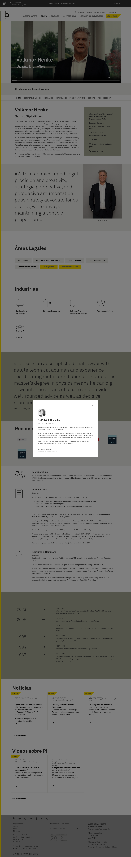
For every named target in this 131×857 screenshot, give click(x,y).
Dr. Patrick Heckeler (57, 429)
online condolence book (65, 443)
